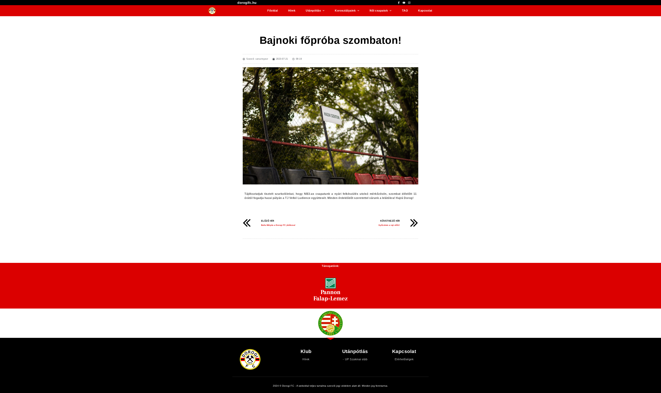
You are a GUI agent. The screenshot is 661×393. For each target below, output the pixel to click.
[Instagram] (409, 2)
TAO (405, 10)
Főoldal (272, 10)
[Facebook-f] (398, 2)
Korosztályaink (345, 10)
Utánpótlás (313, 10)
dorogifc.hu (247, 2)
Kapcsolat (425, 10)
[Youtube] (404, 2)
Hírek (292, 10)
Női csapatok (379, 10)
